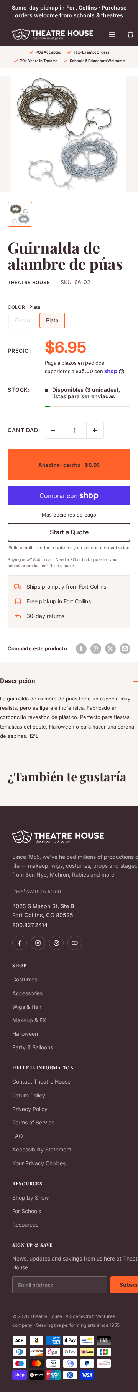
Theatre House (28, 282)
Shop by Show (30, 1197)
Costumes (24, 979)
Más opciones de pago (69, 515)
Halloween (25, 1033)
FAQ (17, 1136)
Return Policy (28, 1095)
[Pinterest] (56, 943)
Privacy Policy (30, 1109)
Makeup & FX (29, 1020)
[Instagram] (38, 943)
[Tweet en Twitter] (110, 648)
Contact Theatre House (41, 1081)
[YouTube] (74, 943)
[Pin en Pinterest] (95, 648)
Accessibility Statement (41, 1149)
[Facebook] (19, 943)
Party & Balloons (32, 1047)
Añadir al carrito (69, 465)
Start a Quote (69, 532)
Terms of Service (33, 1122)
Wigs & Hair (26, 1006)
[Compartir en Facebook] (81, 648)
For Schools (26, 1211)
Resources (25, 1224)
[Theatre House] (52, 34)
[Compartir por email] (125, 648)
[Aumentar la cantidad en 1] (95, 430)
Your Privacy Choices (39, 1163)
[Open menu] (112, 34)
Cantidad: (24, 430)
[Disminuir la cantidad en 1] (53, 430)
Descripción (17, 681)
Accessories (27, 993)
